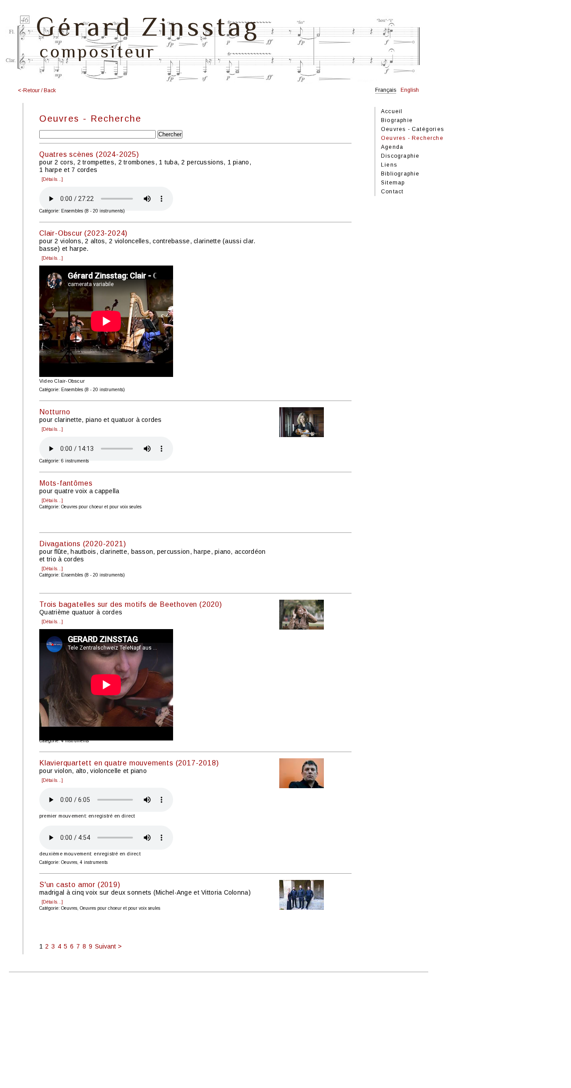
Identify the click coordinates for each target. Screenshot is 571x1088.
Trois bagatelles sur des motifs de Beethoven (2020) (130, 604)
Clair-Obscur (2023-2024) (83, 233)
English (410, 90)
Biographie (397, 120)
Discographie (400, 156)
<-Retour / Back (37, 90)
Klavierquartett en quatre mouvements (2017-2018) (129, 763)
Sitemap (393, 183)
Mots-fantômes (65, 483)
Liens (389, 165)
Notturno (54, 412)
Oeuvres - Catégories (412, 129)
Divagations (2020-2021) (82, 544)
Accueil (391, 111)
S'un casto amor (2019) (79, 884)
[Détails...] (52, 179)
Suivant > (108, 946)
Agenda (392, 147)
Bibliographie (400, 174)
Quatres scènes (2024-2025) (89, 154)
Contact (392, 191)
